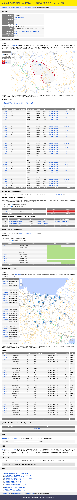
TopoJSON (51, 111)
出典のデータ (16, 45)
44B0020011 (5, 395)
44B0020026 (5, 378)
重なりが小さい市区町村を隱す (19, 206)
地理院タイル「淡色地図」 (71, 92)
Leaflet (65, 92)
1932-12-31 (5, 139)
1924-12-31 (5, 122)
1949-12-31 (5, 175)
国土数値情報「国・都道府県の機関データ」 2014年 (15, 484)
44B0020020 (5, 389)
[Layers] (13, 57)
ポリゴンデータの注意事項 (56, 195)
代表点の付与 (18, 274)
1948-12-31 (5, 172)
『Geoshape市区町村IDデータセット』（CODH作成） (15, 490)
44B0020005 (5, 361)
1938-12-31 (5, 151)
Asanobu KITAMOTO (27, 497)
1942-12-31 (5, 160)
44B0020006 (5, 380)
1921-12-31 (5, 115)
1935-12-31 (5, 145)
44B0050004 (5, 402)
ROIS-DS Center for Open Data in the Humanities (43, 497)
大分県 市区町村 (17, 31)
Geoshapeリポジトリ (6, 7)
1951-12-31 (5, 181)
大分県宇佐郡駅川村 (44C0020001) (42, 223)
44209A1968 (5, 400)
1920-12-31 (5, 113)
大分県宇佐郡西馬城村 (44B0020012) (16, 221)
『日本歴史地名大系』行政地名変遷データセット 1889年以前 (17, 475)
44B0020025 (5, 376)
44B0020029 (5, 372)
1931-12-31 (5, 136)
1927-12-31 (5, 128)
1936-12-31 (5, 147)
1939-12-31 (5, 153)
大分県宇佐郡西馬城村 (19, 17)
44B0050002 (5, 410)
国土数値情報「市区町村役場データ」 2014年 (14, 476)
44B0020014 (5, 417)
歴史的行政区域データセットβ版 (19, 7)
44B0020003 (5, 247)
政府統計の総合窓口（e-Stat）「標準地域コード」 (15, 487)
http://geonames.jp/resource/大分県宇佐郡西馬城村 (31, 428)
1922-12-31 (5, 117)
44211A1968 (5, 211)
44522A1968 (5, 262)
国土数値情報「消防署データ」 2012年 (12, 483)
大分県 (15, 24)
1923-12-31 (5, 119)
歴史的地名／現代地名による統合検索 (10, 438)
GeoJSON (56, 111)
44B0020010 (5, 370)
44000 (15, 33)
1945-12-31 (5, 166)
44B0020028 (5, 256)
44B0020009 (5, 250)
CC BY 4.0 (19, 461)
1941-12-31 (5, 158)
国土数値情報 (6, 54)
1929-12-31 (5, 132)
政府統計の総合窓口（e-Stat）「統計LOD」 (13, 489)
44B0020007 (5, 408)
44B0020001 (5, 245)
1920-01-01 (5, 111)
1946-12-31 (5, 168)
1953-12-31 (5, 185)
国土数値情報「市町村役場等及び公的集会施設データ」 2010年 (18, 478)
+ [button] (12, 53)
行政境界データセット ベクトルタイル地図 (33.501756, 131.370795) (19, 103)
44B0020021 (5, 252)
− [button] (12, 54)
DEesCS (16, 35)
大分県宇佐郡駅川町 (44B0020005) (42, 221)
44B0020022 (5, 254)
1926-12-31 (5, 126)
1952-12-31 (5, 183)
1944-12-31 (5, 164)
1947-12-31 (5, 170)
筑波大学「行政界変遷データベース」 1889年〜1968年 (16, 473)
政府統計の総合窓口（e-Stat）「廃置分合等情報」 (15, 486)
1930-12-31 (5, 134)
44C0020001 (5, 363)
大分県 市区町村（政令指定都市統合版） (31, 31)
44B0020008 (5, 404)
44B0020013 (5, 391)
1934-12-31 (5, 143)
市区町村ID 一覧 (30, 7)
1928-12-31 (5, 130)
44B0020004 (5, 359)
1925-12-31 (5, 124)
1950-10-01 (5, 177)
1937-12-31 (5, 149)
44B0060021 (5, 260)
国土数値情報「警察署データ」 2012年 (12, 481)
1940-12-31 (5, 155)
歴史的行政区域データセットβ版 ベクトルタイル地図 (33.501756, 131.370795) (21, 102)
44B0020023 (5, 406)
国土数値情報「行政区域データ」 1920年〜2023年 (15, 472)
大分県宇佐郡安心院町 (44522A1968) (62, 221)
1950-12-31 (5, 179)
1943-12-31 (5, 162)
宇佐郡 (15, 22)
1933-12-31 (5, 141)
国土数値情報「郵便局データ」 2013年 (12, 479)
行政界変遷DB (7, 56)
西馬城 (15, 19)
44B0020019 (5, 393)
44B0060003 (5, 258)
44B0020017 (5, 414)
